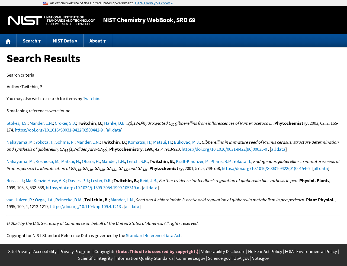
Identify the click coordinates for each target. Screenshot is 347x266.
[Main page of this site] (8, 40)
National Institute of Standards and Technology (51, 20)
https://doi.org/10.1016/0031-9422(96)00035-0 (224, 149)
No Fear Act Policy (265, 251)
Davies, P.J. (78, 180)
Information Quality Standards (144, 258)
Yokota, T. (44, 142)
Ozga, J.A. (44, 200)
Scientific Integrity (95, 258)
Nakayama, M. (20, 142)
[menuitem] (8, 40)
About (95, 41)
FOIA (289, 251)
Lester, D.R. (101, 180)
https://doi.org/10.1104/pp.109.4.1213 (85, 206)
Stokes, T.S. (17, 123)
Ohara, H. (91, 161)
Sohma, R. (65, 142)
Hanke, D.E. (115, 123)
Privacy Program (75, 251)
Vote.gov (260, 258)
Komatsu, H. (139, 142)
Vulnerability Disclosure (223, 251)
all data (114, 130)
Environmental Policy (316, 251)
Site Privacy (19, 251)
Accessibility (45, 251)
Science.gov (219, 258)
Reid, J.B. (148, 180)
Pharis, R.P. (221, 161)
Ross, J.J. (15, 180)
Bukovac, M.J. (187, 142)
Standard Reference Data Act (153, 235)
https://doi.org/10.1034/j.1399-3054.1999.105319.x (92, 188)
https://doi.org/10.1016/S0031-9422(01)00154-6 (266, 168)
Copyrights (104, 251)
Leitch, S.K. (137, 161)
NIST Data (63, 41)
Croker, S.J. (65, 123)
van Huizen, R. (20, 200)
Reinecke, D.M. (68, 200)
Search (30, 41)
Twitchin (91, 98)
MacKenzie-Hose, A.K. (46, 180)
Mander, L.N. (41, 123)
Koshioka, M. (47, 161)
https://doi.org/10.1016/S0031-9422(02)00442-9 (59, 130)
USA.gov (241, 258)
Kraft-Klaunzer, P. (192, 161)
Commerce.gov (190, 258)
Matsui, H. (162, 142)
